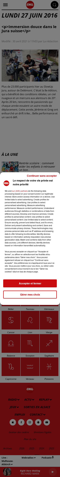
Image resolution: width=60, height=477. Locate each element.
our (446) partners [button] (20, 190)
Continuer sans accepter (42, 175)
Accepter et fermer (30, 283)
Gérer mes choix (30, 294)
